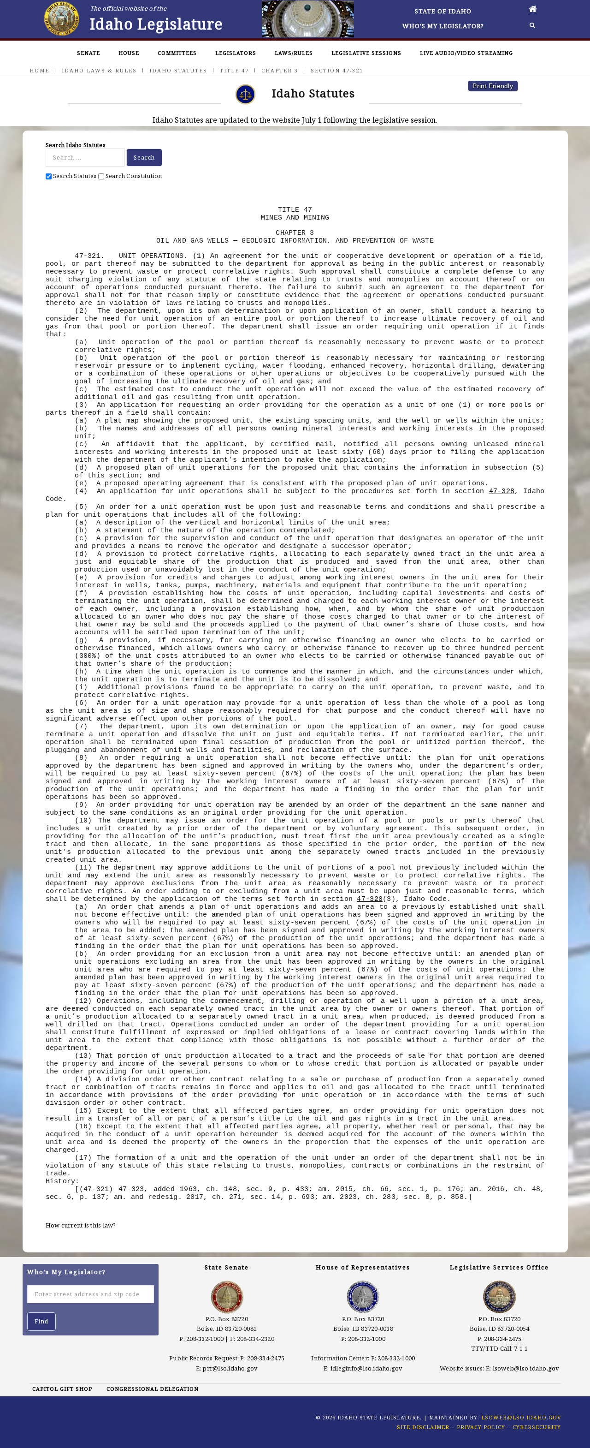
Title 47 (234, 70)
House (128, 52)
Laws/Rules (294, 52)
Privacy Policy (481, 1427)
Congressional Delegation (152, 1388)
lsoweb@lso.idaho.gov (526, 1368)
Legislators (235, 52)
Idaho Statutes (178, 70)
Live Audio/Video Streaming (466, 52)
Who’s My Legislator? (443, 26)
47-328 (502, 491)
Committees (177, 52)
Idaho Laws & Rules (99, 70)
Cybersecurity (537, 1427)
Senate (88, 52)
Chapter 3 (279, 70)
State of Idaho (443, 11)
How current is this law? (81, 1225)
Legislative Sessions (366, 52)
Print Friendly (492, 85)
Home (39, 70)
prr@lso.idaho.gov (230, 1368)
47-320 (370, 899)
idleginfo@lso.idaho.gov (366, 1368)
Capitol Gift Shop (62, 1388)
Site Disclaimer (423, 1427)
